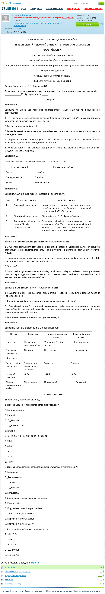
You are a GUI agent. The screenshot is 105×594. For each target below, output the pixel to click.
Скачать (87, 24)
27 (101, 584)
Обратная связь (16, 591)
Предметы (36, 8)
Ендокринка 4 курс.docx (15, 576)
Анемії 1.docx (11, 567)
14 (101, 571)
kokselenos (25, 15)
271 (100, 576)
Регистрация (15, 3)
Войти (6, 3)
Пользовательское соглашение (59, 591)
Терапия (18, 29)
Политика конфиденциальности (87, 591)
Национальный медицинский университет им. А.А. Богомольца (39, 24)
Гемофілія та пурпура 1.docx (17, 571)
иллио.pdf (9, 580)
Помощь (5, 591)
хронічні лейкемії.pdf (14, 584)
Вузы (23, 8)
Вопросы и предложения (35, 591)
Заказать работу (93, 8)
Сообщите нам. (68, 18)
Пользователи (54, 8)
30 (101, 567)
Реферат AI (73, 8)
